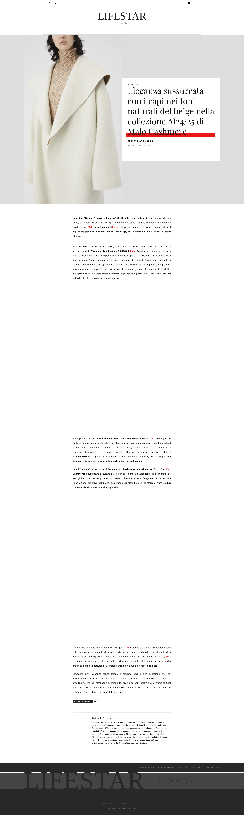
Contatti (140, 803)
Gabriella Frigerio (142, 141)
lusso (115, 227)
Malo (90, 227)
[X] (137, 152)
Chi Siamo (126, 803)
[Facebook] (49, 3)
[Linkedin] (156, 152)
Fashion (133, 84)
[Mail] (179, 780)
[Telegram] (169, 152)
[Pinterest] (143, 152)
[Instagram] (55, 3)
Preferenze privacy (108, 803)
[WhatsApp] (150, 152)
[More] (176, 152)
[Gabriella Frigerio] (82, 730)
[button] (189, 3)
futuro (161, 656)
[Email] (163, 152)
